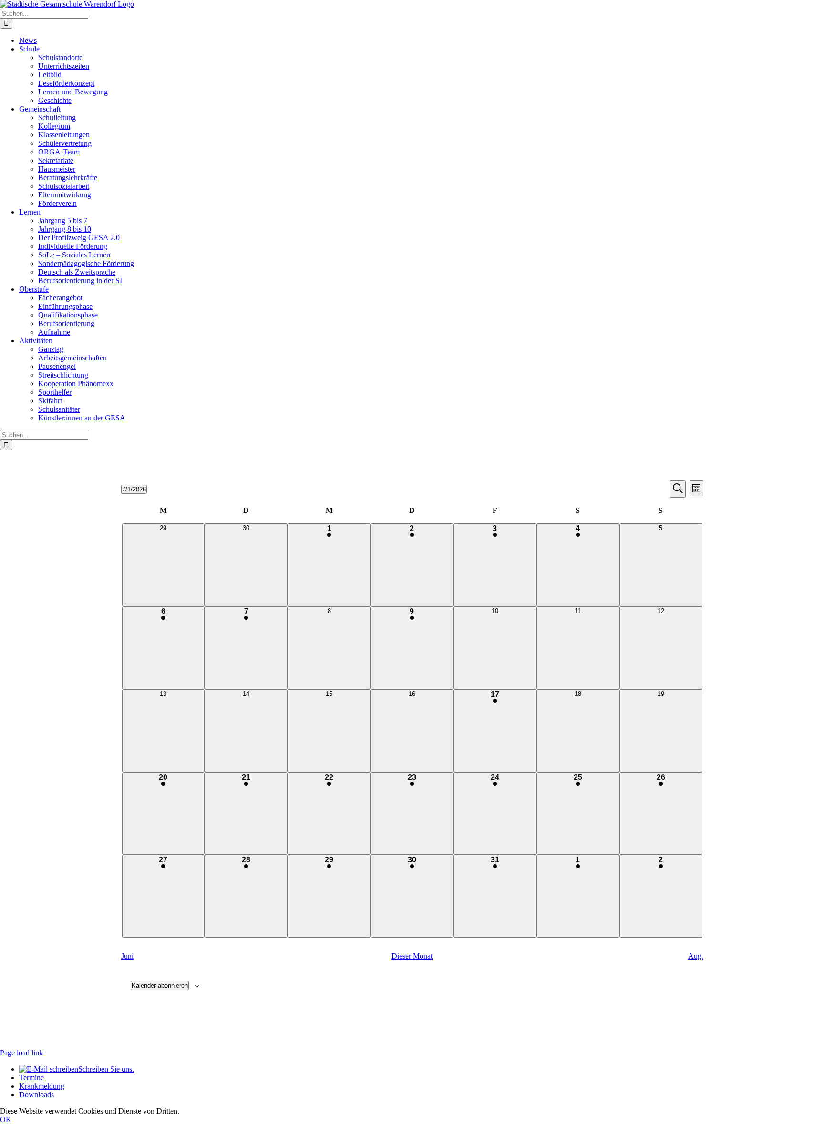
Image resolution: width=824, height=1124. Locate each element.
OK (5, 1119)
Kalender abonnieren (160, 985)
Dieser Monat (412, 956)
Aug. (695, 956)
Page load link (21, 1053)
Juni (127, 956)
